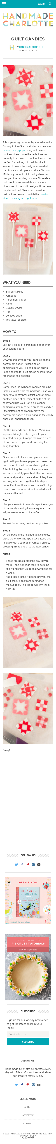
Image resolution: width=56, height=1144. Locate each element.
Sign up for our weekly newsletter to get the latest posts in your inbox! (27, 1024)
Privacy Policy (28, 1136)
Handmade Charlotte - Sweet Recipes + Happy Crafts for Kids (28, 19)
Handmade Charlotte (31, 47)
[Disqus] (28, 808)
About (28, 1107)
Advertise (28, 1115)
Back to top (28, 1138)
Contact (28, 1123)
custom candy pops (14, 150)
